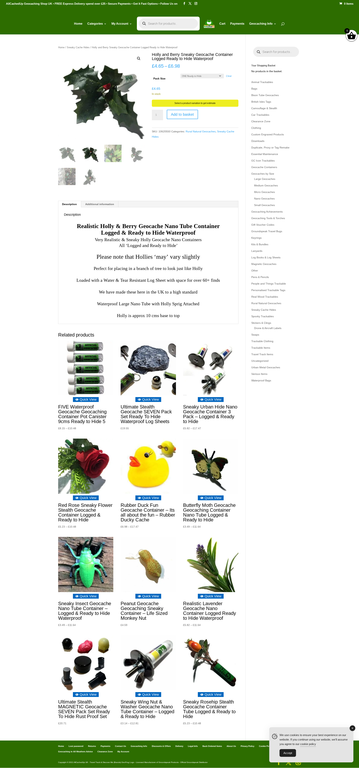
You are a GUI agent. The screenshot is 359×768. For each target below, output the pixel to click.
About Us (231, 746)
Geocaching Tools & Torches (268, 218)
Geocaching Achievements (267, 211)
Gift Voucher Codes (262, 224)
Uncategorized (260, 360)
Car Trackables (260, 114)
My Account (119, 23)
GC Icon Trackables (263, 160)
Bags (254, 88)
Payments (237, 23)
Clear (229, 76)
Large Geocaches (264, 178)
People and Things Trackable (268, 283)
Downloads (257, 140)
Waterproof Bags (261, 380)
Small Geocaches (264, 205)
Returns (92, 746)
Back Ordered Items (212, 746)
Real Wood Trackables (264, 296)
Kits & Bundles (259, 244)
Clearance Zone (260, 121)
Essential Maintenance (264, 154)
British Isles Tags (261, 101)
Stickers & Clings (261, 322)
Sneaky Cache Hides (78, 47)
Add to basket (182, 114)
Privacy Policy (247, 746)
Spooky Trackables (262, 316)
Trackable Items (260, 347)
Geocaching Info (139, 746)
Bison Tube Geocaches (265, 95)
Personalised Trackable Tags (268, 290)
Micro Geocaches (264, 192)
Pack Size (159, 78)
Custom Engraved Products (267, 134)
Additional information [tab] (99, 204)
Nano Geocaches (264, 198)
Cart (222, 23)
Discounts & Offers (161, 746)
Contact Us (120, 746)
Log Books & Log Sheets (265, 257)
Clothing (256, 127)
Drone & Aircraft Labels (267, 328)
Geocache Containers (264, 167)
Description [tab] (69, 204)
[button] (138, 58)
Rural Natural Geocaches (201, 131)
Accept (287, 753)
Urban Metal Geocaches (265, 367)
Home (78, 23)
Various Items (259, 373)
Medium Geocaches (266, 185)
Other (254, 270)
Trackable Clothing (262, 341)
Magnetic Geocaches (263, 263)
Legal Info (193, 746)
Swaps (255, 334)
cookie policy (308, 744)
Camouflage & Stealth (264, 108)
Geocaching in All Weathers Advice (75, 751)
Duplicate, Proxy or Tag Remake (270, 147)
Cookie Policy (265, 746)
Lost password (76, 746)
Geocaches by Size (262, 173)
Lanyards (256, 250)
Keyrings (256, 237)
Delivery (179, 746)
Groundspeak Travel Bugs (266, 231)
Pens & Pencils (260, 277)
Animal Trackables (262, 82)
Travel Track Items (262, 354)
